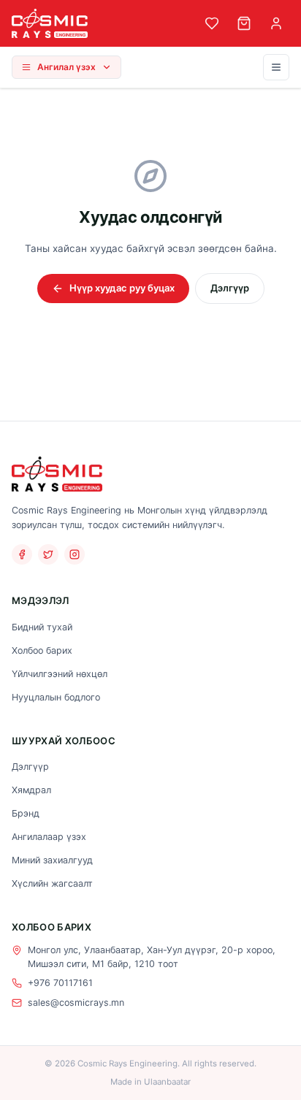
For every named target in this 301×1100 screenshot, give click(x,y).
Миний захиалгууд (52, 860)
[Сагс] (244, 23)
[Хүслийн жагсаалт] (212, 23)
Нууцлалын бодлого (56, 697)
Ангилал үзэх (66, 66)
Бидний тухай (42, 627)
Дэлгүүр (229, 288)
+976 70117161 (60, 982)
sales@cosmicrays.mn (76, 1002)
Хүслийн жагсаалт (52, 883)
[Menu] (276, 67)
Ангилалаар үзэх (49, 836)
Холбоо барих (42, 650)
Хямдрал (31, 789)
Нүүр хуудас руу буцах (122, 288)
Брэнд (25, 813)
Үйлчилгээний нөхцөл (59, 673)
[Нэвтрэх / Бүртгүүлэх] (276, 23)
